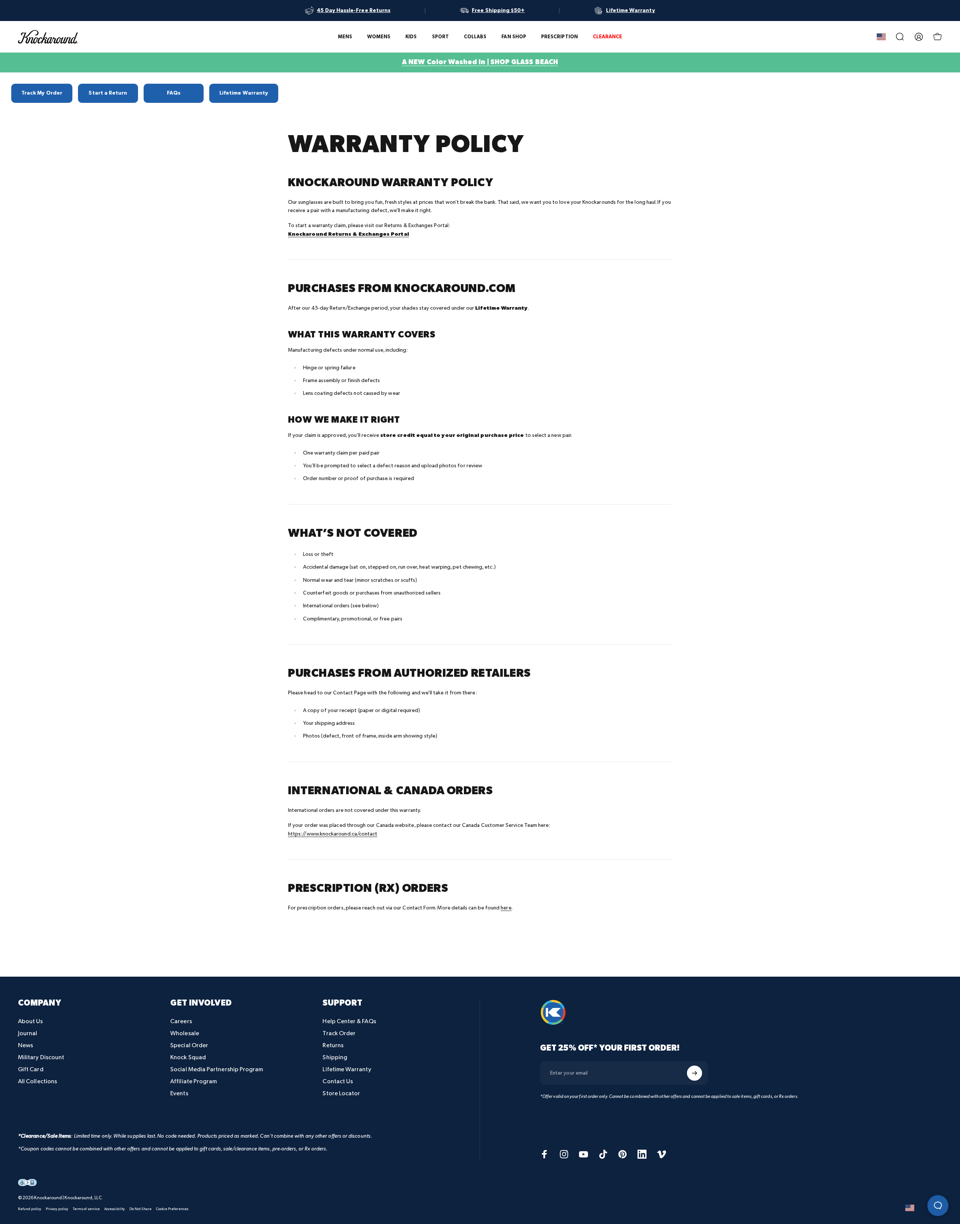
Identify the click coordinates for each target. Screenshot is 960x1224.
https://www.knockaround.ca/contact (332, 834)
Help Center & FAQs (349, 1021)
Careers (181, 1021)
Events (179, 1093)
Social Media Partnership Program (216, 1069)
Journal (28, 1033)
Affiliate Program (193, 1081)
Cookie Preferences (172, 1209)
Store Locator (341, 1093)
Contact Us (337, 1081)
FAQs (173, 93)
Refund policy (29, 1209)
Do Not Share (140, 1209)
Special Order (189, 1045)
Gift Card (31, 1069)
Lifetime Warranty (243, 93)
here (506, 908)
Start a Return (107, 93)
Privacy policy (57, 1209)
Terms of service (86, 1209)
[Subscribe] (694, 1073)
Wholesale (184, 1033)
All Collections (37, 1081)
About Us (30, 1021)
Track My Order (41, 93)
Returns (333, 1045)
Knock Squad (188, 1057)
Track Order (339, 1033)
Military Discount (41, 1057)
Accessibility (114, 1209)
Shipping (334, 1057)
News (25, 1045)
